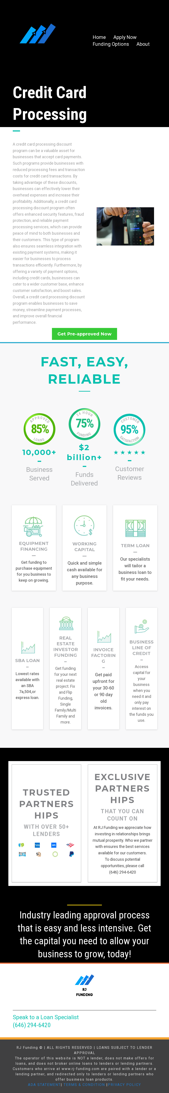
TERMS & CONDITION (84, 1085)
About (143, 44)
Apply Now (125, 37)
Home (99, 37)
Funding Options (111, 44)
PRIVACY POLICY (124, 1085)
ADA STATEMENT (44, 1085)
